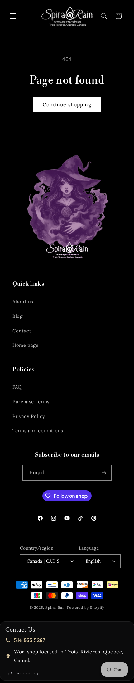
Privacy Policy (28, 416)
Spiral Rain (55, 607)
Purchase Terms (31, 401)
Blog (17, 316)
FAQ (17, 387)
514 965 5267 (29, 640)
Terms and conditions (37, 431)
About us (22, 301)
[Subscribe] (104, 472)
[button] (13, 16)
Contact (21, 331)
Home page (25, 345)
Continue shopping (67, 104)
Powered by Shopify (85, 607)
